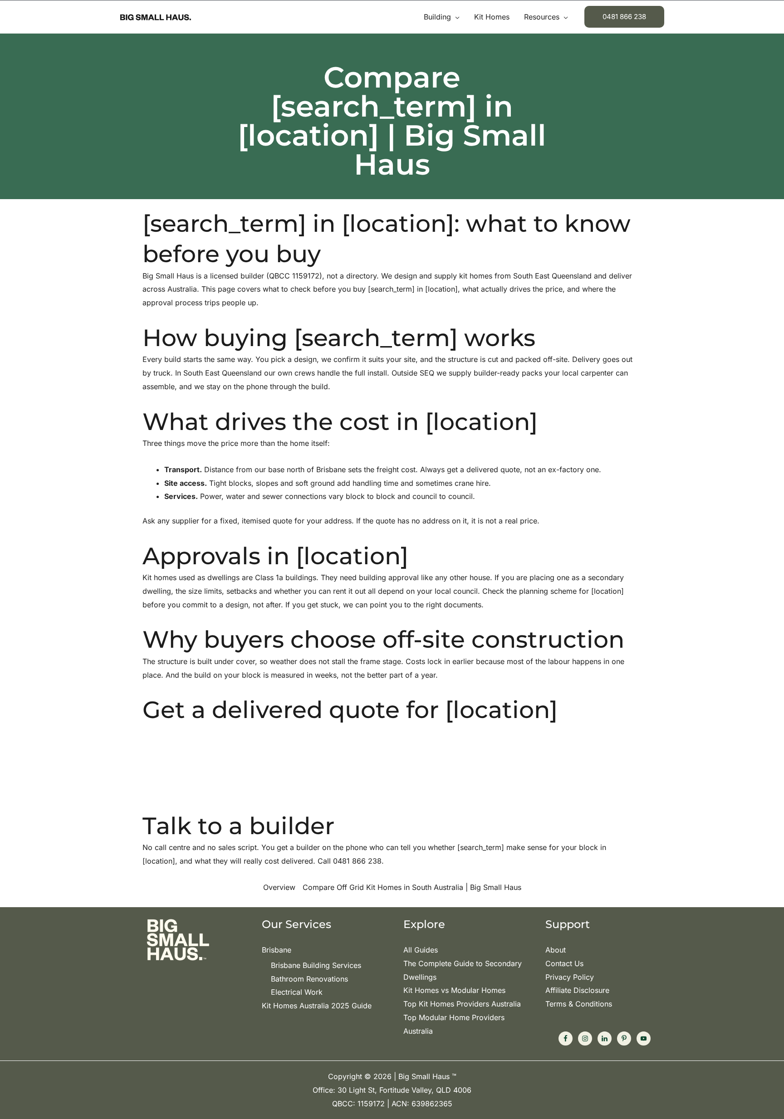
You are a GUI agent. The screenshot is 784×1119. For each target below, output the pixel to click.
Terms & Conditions (578, 1003)
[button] (455, 17)
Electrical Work (297, 992)
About (555, 949)
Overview (279, 887)
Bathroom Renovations (309, 978)
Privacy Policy (569, 977)
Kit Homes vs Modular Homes (454, 990)
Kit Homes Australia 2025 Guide (317, 1005)
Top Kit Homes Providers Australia (462, 1003)
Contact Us (564, 963)
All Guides (420, 949)
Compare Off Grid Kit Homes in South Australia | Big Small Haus (412, 887)
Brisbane (276, 949)
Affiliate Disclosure (577, 990)
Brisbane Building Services (316, 965)
